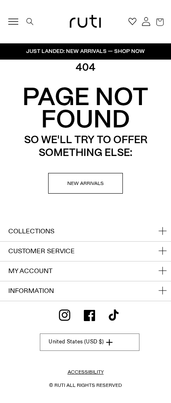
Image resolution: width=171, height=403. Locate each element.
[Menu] (16, 21)
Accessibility (86, 372)
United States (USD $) (76, 341)
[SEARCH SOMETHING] (30, 21)
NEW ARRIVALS (85, 183)
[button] (160, 21)
